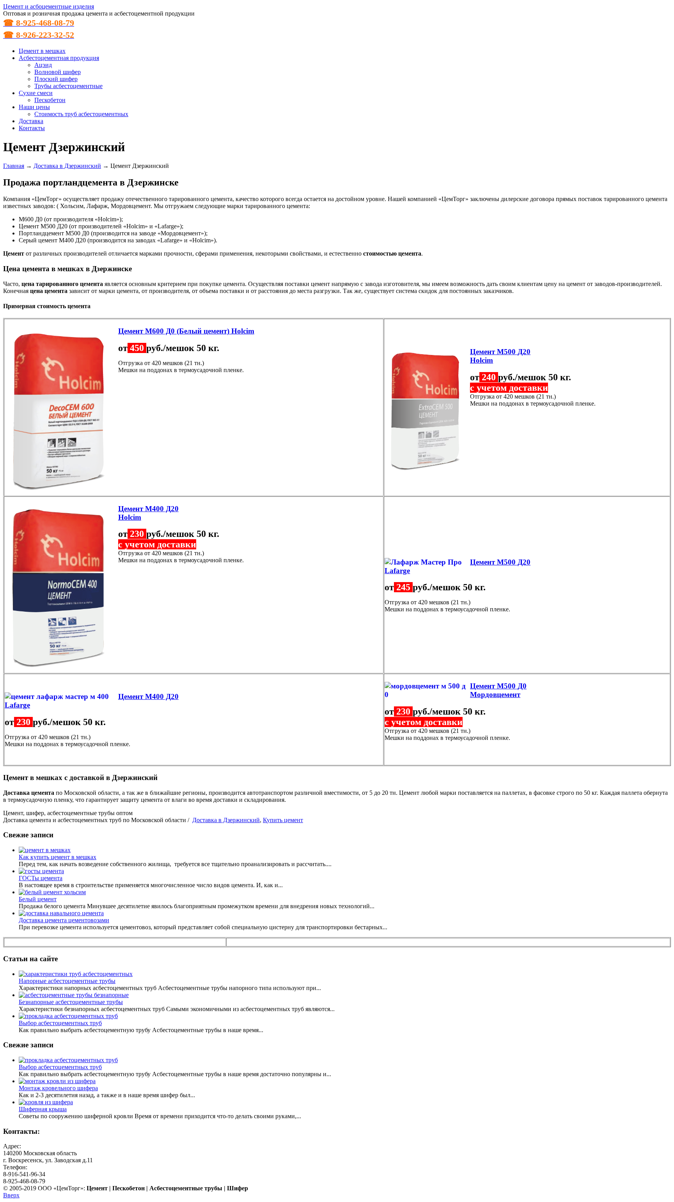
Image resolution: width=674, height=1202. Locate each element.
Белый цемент (38, 899)
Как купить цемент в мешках (57, 857)
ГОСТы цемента (40, 878)
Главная (13, 165)
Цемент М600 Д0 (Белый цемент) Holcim (186, 331)
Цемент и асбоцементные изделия (48, 6)
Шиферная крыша (43, 1109)
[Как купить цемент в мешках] (45, 850)
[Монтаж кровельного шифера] (57, 1081)
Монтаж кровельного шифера (58, 1088)
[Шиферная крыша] (46, 1102)
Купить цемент (283, 820)
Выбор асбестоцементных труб (60, 1023)
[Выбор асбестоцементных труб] (68, 1016)
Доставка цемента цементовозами (64, 920)
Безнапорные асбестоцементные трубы (71, 1002)
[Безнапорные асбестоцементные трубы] (74, 995)
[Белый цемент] (52, 892)
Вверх (11, 1195)
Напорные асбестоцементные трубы (67, 981)
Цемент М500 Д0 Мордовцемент (498, 690)
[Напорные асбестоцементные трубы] (76, 974)
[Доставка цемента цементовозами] (61, 913)
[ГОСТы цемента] (41, 871)
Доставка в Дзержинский (67, 165)
